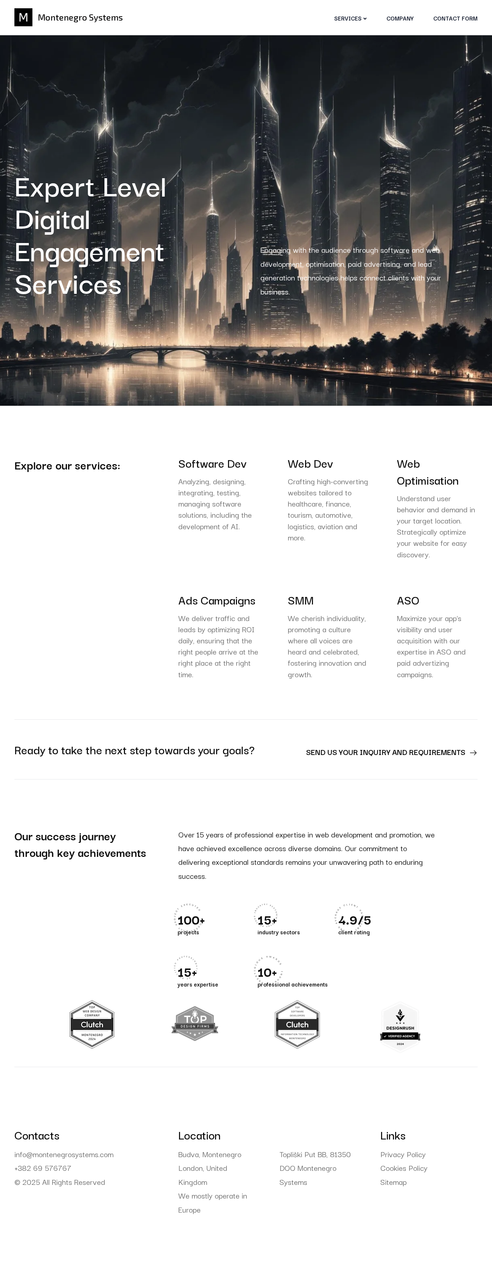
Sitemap (393, 1181)
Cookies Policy (404, 1167)
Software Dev (212, 463)
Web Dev (310, 463)
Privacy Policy (403, 1154)
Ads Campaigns (216, 599)
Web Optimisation (428, 471)
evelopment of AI (210, 526)
